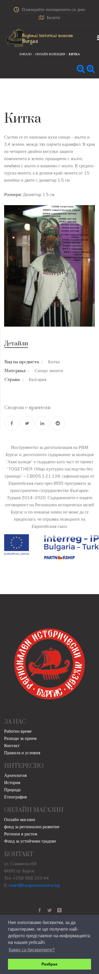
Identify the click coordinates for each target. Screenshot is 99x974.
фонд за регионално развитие (31, 826)
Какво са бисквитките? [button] (32, 949)
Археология (15, 775)
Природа (12, 789)
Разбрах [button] (49, 964)
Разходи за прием (20, 738)
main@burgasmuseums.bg (34, 885)
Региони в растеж (20, 834)
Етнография (15, 797)
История (12, 782)
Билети (53, 17)
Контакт (12, 745)
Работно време (18, 731)
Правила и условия (22, 752)
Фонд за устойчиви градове (30, 841)
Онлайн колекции (50, 54)
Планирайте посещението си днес (54, 9)
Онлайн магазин (19, 819)
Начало (26, 54)
